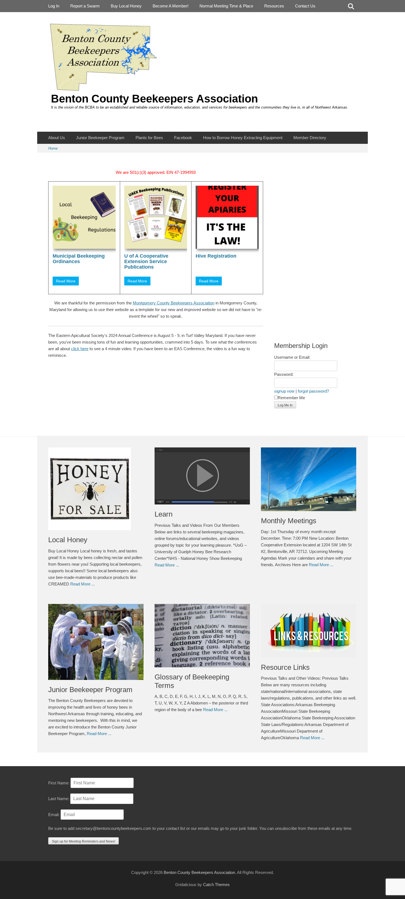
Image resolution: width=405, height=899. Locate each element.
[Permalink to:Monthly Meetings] (308, 479)
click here (79, 348)
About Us (56, 137)
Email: (54, 814)
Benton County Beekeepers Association (154, 99)
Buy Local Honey (126, 6)
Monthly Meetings (288, 521)
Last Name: (59, 798)
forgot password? (313, 391)
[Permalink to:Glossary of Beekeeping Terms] (202, 635)
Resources (274, 6)
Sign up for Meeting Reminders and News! (83, 841)
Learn (163, 514)
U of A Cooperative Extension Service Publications (146, 261)
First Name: (59, 783)
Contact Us (305, 6)
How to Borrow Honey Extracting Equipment (242, 137)
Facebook (183, 137)
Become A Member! (170, 6)
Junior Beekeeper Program (100, 137)
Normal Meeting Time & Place (226, 6)
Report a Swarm (85, 6)
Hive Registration (216, 256)
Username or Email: (292, 357)
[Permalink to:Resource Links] (308, 631)
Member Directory (309, 137)
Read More (65, 281)
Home (53, 148)
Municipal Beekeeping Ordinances (79, 258)
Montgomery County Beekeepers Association (173, 303)
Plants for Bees (149, 137)
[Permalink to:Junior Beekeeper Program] (96, 642)
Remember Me (291, 397)
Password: (283, 374)
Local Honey (67, 540)
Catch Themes (216, 884)
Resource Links (285, 667)
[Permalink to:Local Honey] (96, 488)
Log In (53, 6)
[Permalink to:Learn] (202, 475)
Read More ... (82, 584)
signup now (284, 391)
